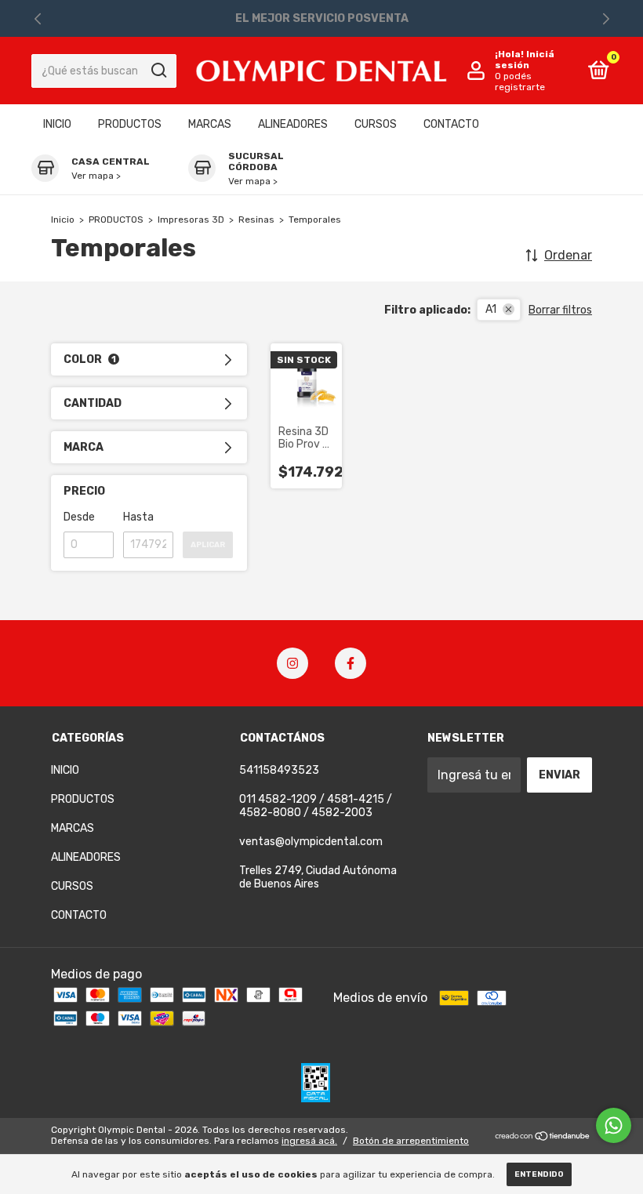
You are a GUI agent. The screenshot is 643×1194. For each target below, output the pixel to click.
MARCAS (209, 124)
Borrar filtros (560, 310)
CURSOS (375, 124)
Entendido (539, 1174)
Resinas (256, 219)
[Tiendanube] (543, 1137)
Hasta (138, 517)
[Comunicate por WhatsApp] (613, 1125)
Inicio (62, 219)
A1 (490, 309)
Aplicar (208, 545)
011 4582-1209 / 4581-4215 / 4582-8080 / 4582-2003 (315, 806)
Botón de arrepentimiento (411, 1140)
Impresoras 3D (191, 219)
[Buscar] (158, 70)
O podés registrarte (520, 82)
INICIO (57, 124)
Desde (79, 517)
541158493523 (279, 770)
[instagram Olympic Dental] (292, 663)
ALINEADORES (293, 124)
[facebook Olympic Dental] (350, 663)
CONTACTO (451, 124)
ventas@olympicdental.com (311, 841)
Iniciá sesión (524, 60)
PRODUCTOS (130, 124)
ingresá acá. (309, 1140)
